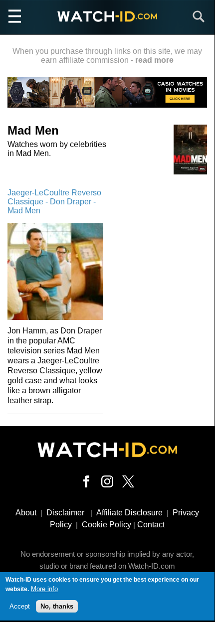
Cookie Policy (106, 524)
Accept (19, 606)
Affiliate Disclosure (129, 512)
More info (44, 589)
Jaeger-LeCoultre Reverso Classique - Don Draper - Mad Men (54, 201)
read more (154, 60)
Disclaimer (65, 512)
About (25, 512)
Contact (151, 524)
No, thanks (56, 606)
